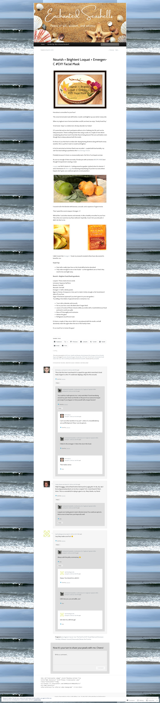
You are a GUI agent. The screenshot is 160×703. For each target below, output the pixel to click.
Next (117, 50)
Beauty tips (79, 357)
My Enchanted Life (86, 355)
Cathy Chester (59, 484)
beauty (64, 357)
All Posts (67, 355)
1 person (63, 379)
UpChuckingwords (60, 534)
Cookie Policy (37, 700)
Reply (58, 383)
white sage (68, 168)
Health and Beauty (76, 355)
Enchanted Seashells (80, 358)
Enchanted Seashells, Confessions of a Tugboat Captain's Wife (79, 389)
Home (43, 44)
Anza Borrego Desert (83, 150)
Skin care (58, 358)
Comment (101, 668)
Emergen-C (67, 256)
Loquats (55, 166)
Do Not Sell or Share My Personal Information (93, 696)
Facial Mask (91, 357)
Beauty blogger (71, 357)
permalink (96, 358)
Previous (111, 50)
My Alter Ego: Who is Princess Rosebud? (58, 44)
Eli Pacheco (58, 370)
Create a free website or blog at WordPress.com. (68, 696)
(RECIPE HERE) (98, 159)
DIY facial (84, 357)
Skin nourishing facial (67, 358)
